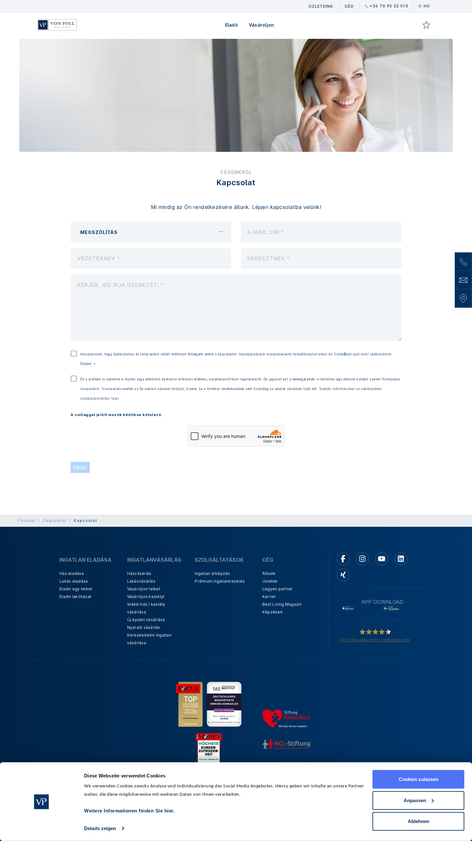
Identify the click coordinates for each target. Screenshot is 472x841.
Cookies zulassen (418, 779)
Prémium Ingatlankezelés (220, 581)
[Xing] (343, 574)
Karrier (269, 596)
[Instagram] (362, 558)
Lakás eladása (73, 581)
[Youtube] (381, 558)
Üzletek (270, 581)
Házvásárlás (139, 573)
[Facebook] (343, 558)
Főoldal (27, 520)
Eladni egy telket (75, 588)
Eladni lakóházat (75, 596)
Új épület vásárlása (146, 619)
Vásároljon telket (143, 588)
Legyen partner (277, 588)
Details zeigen (100, 828)
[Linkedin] (401, 558)
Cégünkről (54, 520)
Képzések (272, 612)
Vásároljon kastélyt (146, 596)
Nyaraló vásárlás (143, 627)
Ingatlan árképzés (212, 573)
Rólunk (269, 573)
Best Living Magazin (282, 604)
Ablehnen (418, 821)
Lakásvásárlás (141, 581)
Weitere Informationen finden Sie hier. (129, 810)
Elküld (80, 467)
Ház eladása (71, 573)
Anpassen (415, 800)
